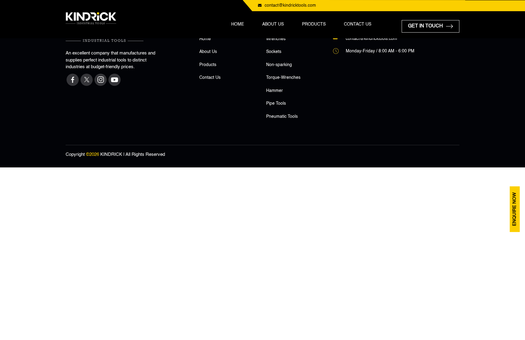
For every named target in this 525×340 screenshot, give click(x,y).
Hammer (274, 91)
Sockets (273, 52)
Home (237, 24)
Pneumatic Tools (282, 116)
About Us (273, 24)
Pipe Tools (276, 103)
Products (314, 24)
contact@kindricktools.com (290, 5)
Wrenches (276, 39)
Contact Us (357, 24)
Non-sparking (279, 65)
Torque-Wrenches (283, 77)
